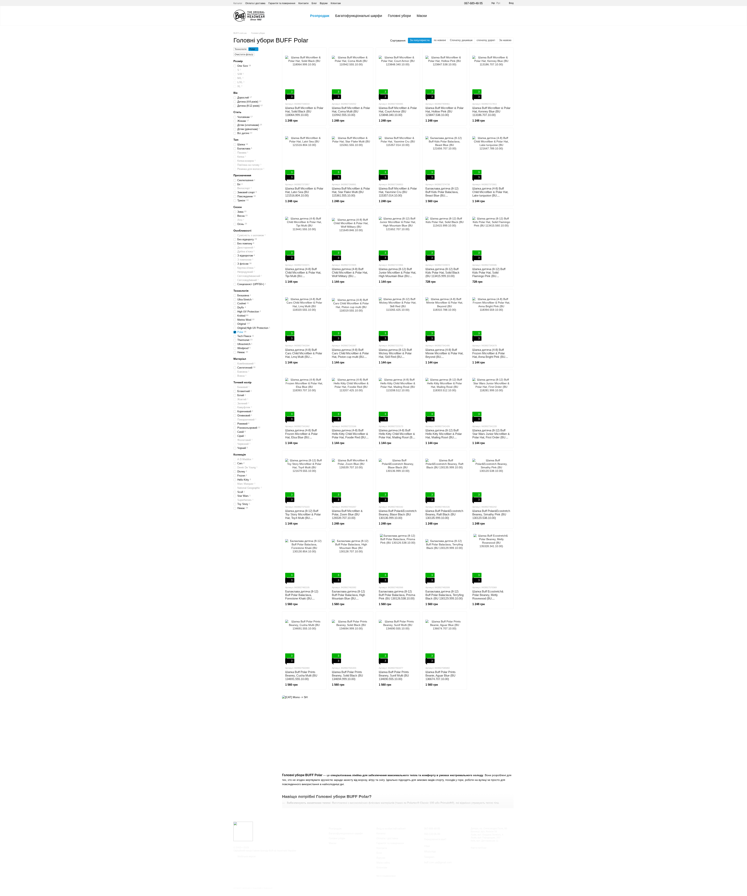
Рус (498, 3)
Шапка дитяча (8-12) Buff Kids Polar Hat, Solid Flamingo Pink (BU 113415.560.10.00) (488, 274)
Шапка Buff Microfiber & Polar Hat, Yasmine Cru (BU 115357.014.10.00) (398, 192)
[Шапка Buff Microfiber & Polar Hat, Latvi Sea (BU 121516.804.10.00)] (304, 155)
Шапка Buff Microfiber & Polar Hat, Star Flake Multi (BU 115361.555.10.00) (351, 192)
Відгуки (324, 3)
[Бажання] (490, 16)
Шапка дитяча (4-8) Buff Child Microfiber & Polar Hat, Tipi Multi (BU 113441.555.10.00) (303, 274)
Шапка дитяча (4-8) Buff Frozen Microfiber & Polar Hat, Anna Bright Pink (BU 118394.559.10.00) (488, 355)
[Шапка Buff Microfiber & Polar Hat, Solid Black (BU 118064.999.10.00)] (304, 74)
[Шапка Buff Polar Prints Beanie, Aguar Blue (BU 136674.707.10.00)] (444, 638)
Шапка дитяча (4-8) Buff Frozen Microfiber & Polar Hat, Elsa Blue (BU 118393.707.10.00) (301, 435)
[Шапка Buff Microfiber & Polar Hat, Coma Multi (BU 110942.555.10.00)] (351, 74)
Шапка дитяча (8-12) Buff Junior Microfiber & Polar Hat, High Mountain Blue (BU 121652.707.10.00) (397, 274)
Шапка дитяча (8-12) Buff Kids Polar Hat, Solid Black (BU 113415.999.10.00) (442, 272)
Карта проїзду (478, 847)
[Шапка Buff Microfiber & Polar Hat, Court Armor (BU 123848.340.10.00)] (398, 74)
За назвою (505, 40)
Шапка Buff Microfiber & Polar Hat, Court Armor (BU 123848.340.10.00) (398, 111)
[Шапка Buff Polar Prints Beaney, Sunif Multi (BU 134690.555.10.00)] (398, 638)
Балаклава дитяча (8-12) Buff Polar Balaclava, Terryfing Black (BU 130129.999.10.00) (444, 595)
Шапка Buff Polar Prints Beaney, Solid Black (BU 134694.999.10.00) (347, 675)
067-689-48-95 (473, 3)
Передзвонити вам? (435, 839)
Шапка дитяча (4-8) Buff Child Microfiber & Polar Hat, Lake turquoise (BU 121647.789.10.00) (490, 194)
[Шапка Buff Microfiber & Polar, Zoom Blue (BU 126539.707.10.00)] (351, 477)
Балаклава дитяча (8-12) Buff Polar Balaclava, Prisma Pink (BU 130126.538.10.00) (397, 595)
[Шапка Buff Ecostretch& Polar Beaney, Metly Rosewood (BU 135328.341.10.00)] (491, 558)
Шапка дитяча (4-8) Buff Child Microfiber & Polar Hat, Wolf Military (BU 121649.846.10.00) (350, 274)
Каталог (237, 3)
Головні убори (399, 16)
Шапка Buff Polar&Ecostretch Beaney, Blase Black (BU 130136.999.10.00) (397, 514)
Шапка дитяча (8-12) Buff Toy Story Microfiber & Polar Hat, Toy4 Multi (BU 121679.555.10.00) (303, 516)
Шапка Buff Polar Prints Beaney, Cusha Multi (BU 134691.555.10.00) (301, 675)
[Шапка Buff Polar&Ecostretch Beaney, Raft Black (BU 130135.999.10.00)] (444, 477)
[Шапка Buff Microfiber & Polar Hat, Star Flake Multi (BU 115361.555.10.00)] (351, 155)
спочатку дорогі (486, 40)
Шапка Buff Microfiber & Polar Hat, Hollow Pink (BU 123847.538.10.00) (444, 111)
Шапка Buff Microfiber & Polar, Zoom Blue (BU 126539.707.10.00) (347, 514)
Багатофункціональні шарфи (358, 16)
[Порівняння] (500, 16)
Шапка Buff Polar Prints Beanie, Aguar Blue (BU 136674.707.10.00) (440, 675)
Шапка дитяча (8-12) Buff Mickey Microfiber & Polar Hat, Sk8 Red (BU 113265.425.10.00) (395, 355)
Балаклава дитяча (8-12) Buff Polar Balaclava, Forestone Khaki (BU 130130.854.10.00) (301, 597)
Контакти (303, 3)
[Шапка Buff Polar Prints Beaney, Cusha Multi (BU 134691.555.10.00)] (304, 638)
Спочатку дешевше (461, 40)
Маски (422, 16)
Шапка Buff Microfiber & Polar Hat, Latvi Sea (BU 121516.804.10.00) (304, 192)
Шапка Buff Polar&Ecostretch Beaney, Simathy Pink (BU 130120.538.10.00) (491, 514)
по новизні (440, 40)
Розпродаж (319, 16)
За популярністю (420, 40)
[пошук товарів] (437, 16)
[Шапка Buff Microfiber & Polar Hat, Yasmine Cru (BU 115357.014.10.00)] (398, 155)
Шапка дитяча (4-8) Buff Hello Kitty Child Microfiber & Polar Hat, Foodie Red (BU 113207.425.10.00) (350, 435)
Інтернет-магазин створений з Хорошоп (253, 888)
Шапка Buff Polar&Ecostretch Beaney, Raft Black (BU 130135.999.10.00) (444, 514)
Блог (314, 3)
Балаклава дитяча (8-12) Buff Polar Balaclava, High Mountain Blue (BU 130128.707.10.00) (348, 597)
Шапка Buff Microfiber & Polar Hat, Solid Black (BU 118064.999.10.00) (304, 111)
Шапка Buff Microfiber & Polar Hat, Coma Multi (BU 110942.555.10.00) (351, 111)
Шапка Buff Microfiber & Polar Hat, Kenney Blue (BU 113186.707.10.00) (491, 111)
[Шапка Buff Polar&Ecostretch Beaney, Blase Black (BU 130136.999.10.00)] (398, 477)
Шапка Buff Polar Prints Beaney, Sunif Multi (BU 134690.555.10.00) (394, 675)
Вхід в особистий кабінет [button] (391, 828)
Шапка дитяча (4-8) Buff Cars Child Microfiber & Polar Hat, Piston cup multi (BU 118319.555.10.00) (350, 355)
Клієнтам (336, 3)
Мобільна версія (246, 856)
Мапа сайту (383, 862)
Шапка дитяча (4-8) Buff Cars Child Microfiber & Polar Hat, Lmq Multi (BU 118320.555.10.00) (303, 355)
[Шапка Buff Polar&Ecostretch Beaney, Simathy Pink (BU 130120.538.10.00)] (491, 477)
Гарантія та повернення (281, 3)
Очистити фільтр (244, 54)
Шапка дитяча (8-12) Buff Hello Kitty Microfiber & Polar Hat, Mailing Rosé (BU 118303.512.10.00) (443, 435)
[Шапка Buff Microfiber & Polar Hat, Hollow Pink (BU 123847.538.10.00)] (444, 74)
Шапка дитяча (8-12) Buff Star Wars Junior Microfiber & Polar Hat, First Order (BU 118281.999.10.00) (491, 435)
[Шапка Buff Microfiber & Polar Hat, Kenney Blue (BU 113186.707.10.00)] (491, 74)
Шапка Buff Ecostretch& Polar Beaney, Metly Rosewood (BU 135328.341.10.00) (487, 597)
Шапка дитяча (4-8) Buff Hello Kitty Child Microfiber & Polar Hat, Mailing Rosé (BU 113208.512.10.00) (397, 435)
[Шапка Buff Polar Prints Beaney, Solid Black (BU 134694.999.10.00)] (351, 638)
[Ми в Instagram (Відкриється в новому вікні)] (350, 3)
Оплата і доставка (255, 3)
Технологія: (241, 49)
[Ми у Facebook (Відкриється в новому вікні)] (346, 3)
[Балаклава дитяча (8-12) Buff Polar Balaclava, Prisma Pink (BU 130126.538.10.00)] (398, 558)
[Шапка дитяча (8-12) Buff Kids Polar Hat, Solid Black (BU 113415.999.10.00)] (444, 235)
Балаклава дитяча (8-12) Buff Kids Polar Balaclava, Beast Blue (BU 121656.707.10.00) (442, 194)
